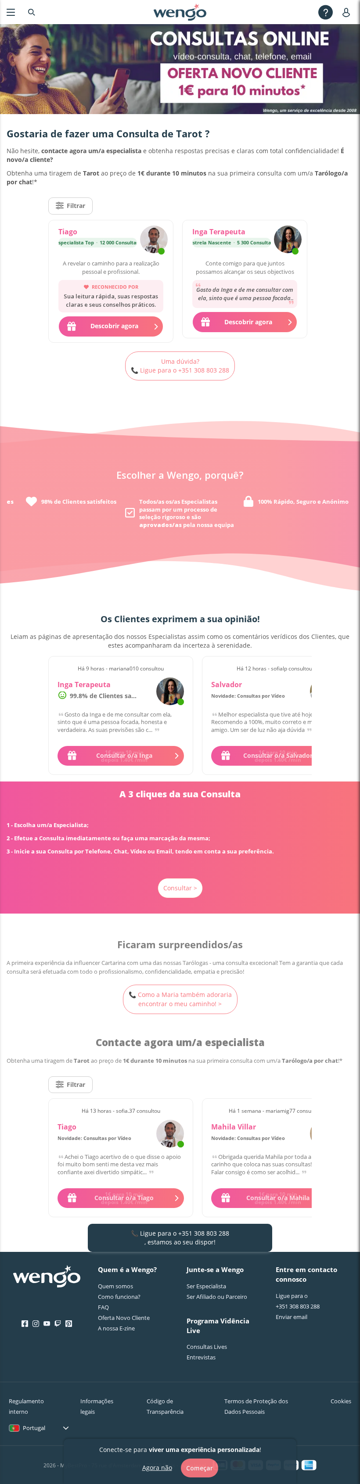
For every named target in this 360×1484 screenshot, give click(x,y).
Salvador (226, 684)
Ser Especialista (206, 1286)
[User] (348, 12)
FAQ (103, 1307)
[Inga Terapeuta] (288, 240)
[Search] (32, 12)
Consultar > (180, 888)
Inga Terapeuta (218, 232)
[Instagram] (35, 1324)
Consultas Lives (207, 1347)
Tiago (67, 232)
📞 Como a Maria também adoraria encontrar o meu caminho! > (180, 998)
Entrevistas (201, 1357)
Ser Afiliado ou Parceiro (217, 1297)
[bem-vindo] (180, 12)
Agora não (157, 1467)
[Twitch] (57, 1324)
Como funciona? (119, 1297)
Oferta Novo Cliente (124, 1318)
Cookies (341, 1401)
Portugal (34, 1428)
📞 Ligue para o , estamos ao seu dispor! (180, 1237)
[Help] (325, 12)
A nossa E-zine (116, 1328)
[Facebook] (25, 1324)
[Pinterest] (68, 1324)
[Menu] (11, 12)
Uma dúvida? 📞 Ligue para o (180, 365)
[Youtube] (46, 1324)
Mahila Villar (233, 1127)
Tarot (190, 133)
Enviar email (291, 1317)
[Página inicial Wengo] (46, 1277)
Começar (199, 1468)
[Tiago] (154, 240)
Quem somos (115, 1286)
